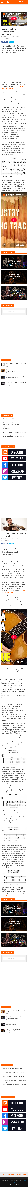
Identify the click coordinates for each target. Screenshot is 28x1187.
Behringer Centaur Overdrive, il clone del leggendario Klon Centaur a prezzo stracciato (14, 431)
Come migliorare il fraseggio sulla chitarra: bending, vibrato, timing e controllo (14, 260)
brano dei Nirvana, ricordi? (13, 592)
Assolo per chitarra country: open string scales (14, 1174)
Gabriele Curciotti (18, 280)
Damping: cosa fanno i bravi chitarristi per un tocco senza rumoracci (14, 423)
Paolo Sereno (15, 538)
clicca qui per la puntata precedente (12, 87)
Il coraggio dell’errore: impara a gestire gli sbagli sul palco (14, 276)
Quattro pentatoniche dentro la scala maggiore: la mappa (14, 291)
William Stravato (18, 295)
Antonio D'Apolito (15, 36)
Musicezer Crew (18, 265)
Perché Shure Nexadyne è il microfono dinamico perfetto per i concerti (13, 419)
